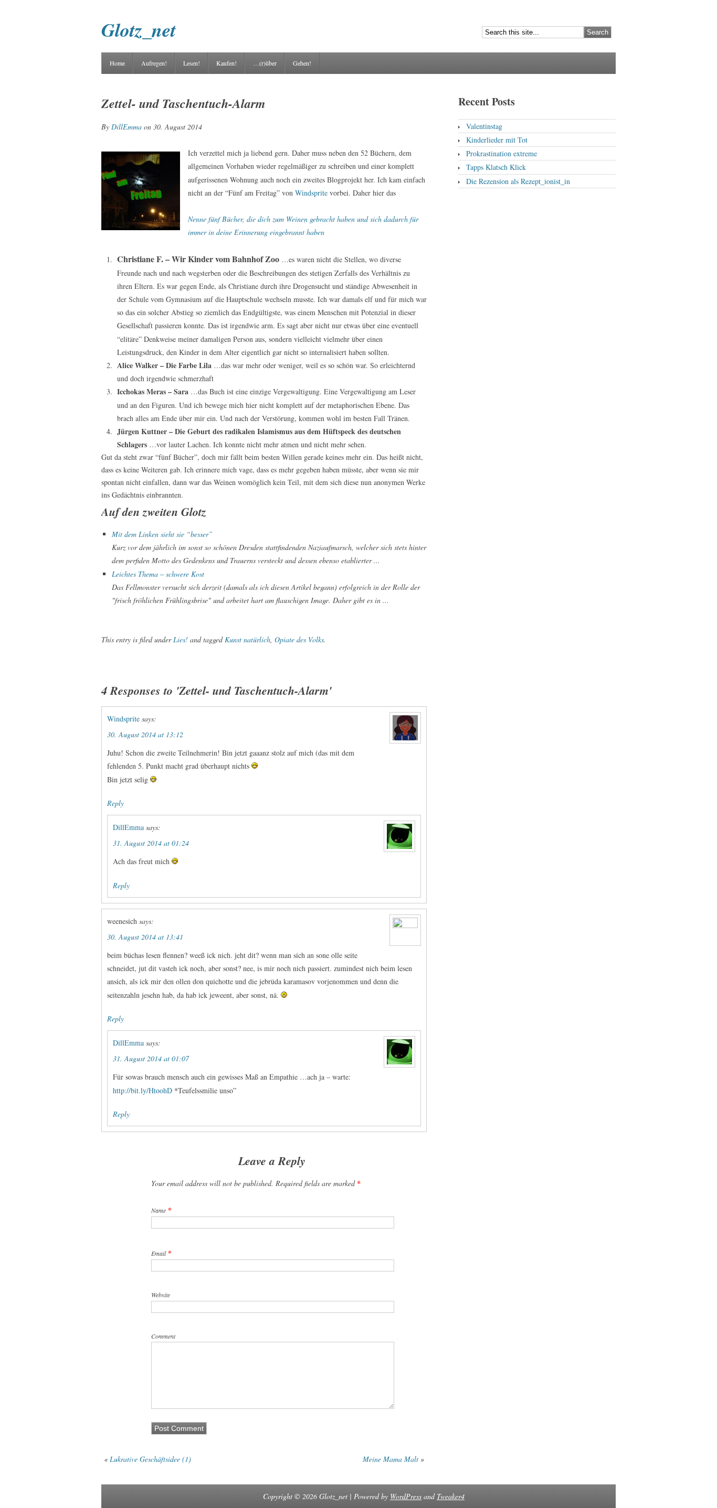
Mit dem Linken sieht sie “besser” (162, 534)
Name (158, 1210)
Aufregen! (154, 63)
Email (158, 1253)
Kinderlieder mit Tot (497, 140)
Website (160, 1294)
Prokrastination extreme (501, 153)
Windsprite (311, 193)
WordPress (405, 1496)
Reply (115, 803)
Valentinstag (484, 126)
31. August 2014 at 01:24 (151, 843)
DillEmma (126, 127)
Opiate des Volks (299, 639)
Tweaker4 (451, 1496)
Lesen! (191, 63)
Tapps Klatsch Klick (496, 167)
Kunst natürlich (247, 639)
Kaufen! (226, 63)
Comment (163, 1336)
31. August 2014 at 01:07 (151, 1058)
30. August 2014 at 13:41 (145, 937)
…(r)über (265, 63)
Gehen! (302, 63)
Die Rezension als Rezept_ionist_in (518, 181)
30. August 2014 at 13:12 (145, 734)
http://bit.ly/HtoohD (142, 1090)
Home (117, 63)
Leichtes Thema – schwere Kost (158, 574)
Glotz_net (138, 29)
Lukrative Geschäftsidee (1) (150, 1459)
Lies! (180, 639)
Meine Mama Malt (390, 1459)
